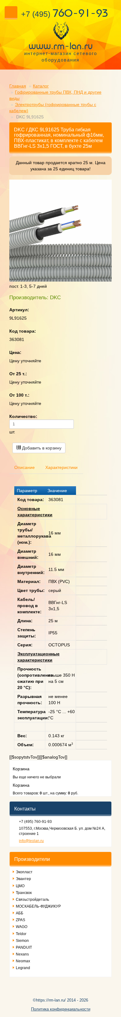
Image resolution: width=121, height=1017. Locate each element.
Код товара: (22, 331)
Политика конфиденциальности (60, 1009)
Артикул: (19, 309)
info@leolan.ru (31, 841)
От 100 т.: (19, 395)
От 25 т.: (18, 373)
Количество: (23, 416)
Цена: (15, 352)
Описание (24, 467)
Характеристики (61, 467)
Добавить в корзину (41, 447)
